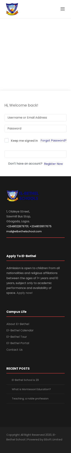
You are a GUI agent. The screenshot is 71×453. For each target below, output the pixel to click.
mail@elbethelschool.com (24, 231)
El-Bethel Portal (17, 343)
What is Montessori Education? (31, 389)
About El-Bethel (17, 324)
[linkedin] (14, 444)
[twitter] (26, 444)
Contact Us (14, 350)
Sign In (35, 154)
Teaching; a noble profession (30, 398)
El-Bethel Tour (16, 337)
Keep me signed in (24, 141)
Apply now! (25, 293)
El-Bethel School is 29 (25, 380)
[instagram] (33, 444)
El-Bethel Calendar (20, 330)
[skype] (20, 444)
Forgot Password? (53, 140)
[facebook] (7, 444)
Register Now (53, 164)
